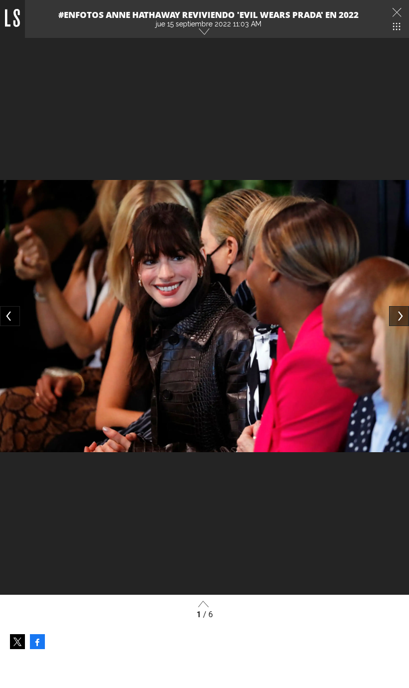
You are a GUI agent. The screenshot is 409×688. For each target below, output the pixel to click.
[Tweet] (17, 641)
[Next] (399, 316)
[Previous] (10, 316)
